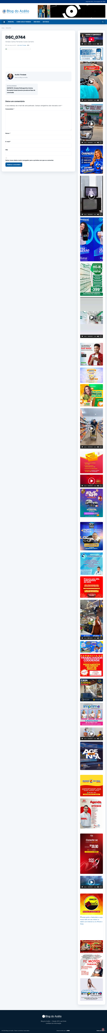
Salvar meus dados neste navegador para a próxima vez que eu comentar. (29, 160)
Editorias (46, 21)
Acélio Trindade (22, 45)
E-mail (8, 141)
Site (6, 150)
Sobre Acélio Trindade (24, 21)
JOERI (68, 1030)
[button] (91, 81)
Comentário (9, 109)
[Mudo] (98, 44)
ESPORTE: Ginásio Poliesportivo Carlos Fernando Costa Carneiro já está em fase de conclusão (21, 89)
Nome (7, 133)
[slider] (90, 100)
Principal (11, 21)
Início (3, 28)
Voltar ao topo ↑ (101, 1030)
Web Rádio (37, 21)
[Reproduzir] (82, 44)
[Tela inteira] (101, 44)
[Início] (4, 21)
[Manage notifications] (103, 1029)
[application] (91, 39)
